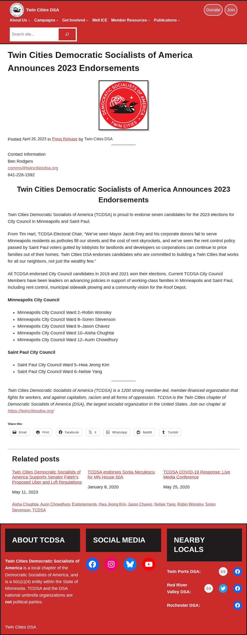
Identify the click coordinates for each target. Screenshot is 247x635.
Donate (213, 9)
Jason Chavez (140, 504)
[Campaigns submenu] (57, 20)
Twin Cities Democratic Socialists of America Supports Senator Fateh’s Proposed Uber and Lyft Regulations (47, 477)
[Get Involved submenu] (87, 20)
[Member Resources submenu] (149, 20)
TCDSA (39, 510)
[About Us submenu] (29, 20)
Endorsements (84, 504)
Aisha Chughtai (25, 504)
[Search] (67, 34)
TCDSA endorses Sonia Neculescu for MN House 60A (121, 475)
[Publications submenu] (179, 20)
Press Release (64, 139)
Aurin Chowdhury (55, 504)
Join (231, 9)
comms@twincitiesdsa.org (33, 168)
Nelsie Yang (164, 504)
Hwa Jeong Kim (112, 504)
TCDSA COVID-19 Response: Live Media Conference (196, 475)
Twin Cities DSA (42, 9)
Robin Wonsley (190, 504)
